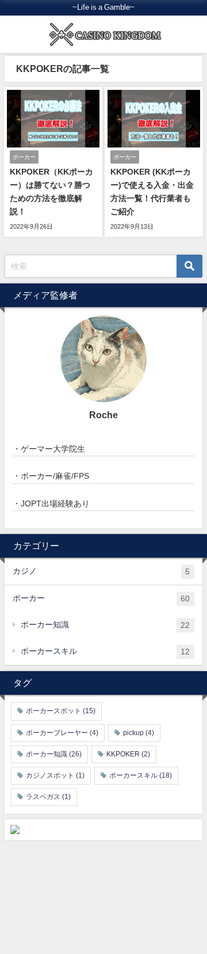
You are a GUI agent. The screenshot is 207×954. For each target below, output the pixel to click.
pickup (138, 732)
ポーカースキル (105, 651)
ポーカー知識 (105, 624)
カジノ (101, 571)
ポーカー (101, 598)
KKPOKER (128, 754)
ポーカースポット (60, 710)
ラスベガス (48, 796)
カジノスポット (55, 775)
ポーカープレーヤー (62, 732)
